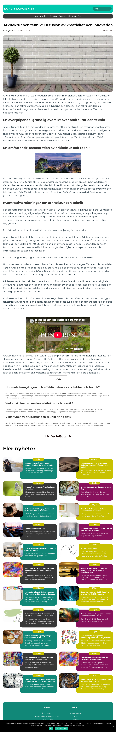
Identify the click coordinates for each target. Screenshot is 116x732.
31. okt (94, 483)
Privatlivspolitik (61, 729)
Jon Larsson (25, 31)
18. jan (94, 544)
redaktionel (107, 31)
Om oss (53, 16)
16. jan (94, 610)
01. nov (38, 483)
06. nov (38, 524)
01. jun (38, 459)
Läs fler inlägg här (58, 436)
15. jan (38, 653)
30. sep (38, 505)
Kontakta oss (74, 16)
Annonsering (41, 16)
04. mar (94, 459)
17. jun (94, 524)
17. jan (38, 588)
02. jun (94, 505)
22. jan (38, 544)
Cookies (62, 16)
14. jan (94, 675)
